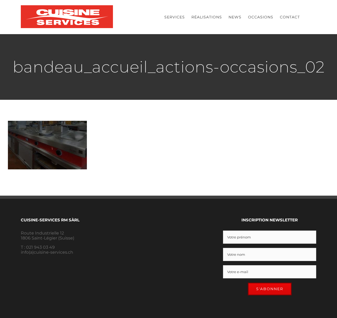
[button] (308, 17)
